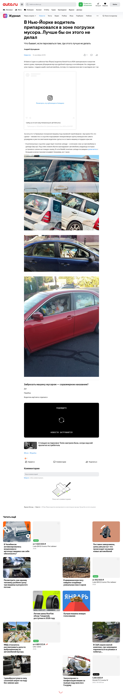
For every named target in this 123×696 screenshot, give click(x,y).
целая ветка (92, 149)
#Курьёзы (33, 453)
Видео (57, 16)
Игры (71, 16)
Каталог (39, 10)
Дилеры (79, 10)
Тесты (50, 16)
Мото (20, 10)
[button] (46, 531)
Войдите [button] (26, 478)
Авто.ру (10, 4)
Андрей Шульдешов (31, 49)
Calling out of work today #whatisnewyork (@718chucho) (43, 123)
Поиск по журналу (111, 16)
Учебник (89, 16)
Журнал (71, 10)
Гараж (53, 10)
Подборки (79, 16)
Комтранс (30, 10)
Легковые (9, 10)
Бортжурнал (62, 10)
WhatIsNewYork (42, 126)
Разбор (64, 16)
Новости (42, 16)
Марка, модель (29, 16)
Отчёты (46, 10)
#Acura (26, 453)
